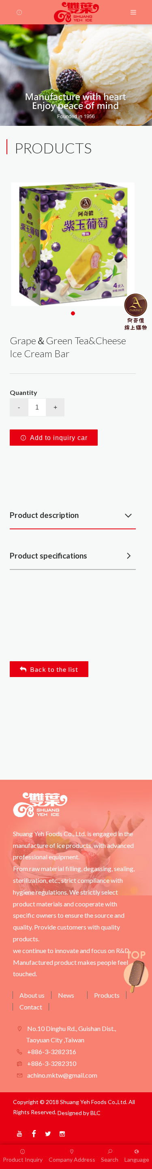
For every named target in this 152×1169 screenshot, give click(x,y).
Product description (44, 515)
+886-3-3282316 (51, 1051)
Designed (70, 1112)
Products (107, 995)
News (66, 995)
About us (32, 995)
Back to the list (54, 669)
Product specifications (48, 555)
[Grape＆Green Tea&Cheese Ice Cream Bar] (73, 244)
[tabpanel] (73, 244)
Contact (30, 1007)
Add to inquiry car (59, 437)
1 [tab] (73, 313)
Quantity (23, 392)
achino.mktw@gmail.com (61, 1075)
